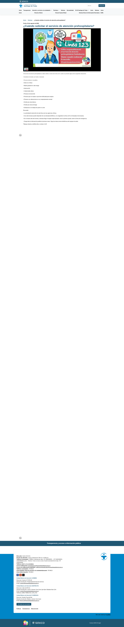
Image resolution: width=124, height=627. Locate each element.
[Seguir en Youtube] (20, 575)
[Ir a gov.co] (24, 1)
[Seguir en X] (23, 575)
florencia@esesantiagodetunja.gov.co (29, 600)
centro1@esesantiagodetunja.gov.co (29, 591)
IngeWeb (108, 614)
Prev (20, 135)
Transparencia (26, 608)
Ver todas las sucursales (24, 604)
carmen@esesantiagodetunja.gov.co (29, 583)
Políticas (19, 608)
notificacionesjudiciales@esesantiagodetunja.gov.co (49, 567)
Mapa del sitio (34, 608)
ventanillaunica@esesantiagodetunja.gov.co (39, 565)
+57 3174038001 (29, 564)
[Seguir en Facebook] (18, 575)
